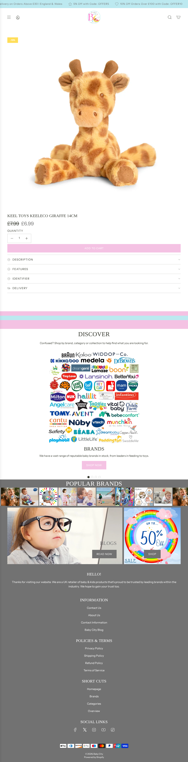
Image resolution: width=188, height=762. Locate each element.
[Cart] (178, 17)
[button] (88, 477)
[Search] (169, 17)
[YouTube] (103, 729)
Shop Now (94, 465)
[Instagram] (94, 729)
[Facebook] (75, 729)
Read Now (104, 554)
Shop (152, 554)
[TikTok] (112, 729)
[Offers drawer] (17, 17)
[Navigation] (8, 17)
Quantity (15, 231)
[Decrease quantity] (12, 238)
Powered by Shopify (94, 757)
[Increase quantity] (26, 238)
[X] (84, 729)
